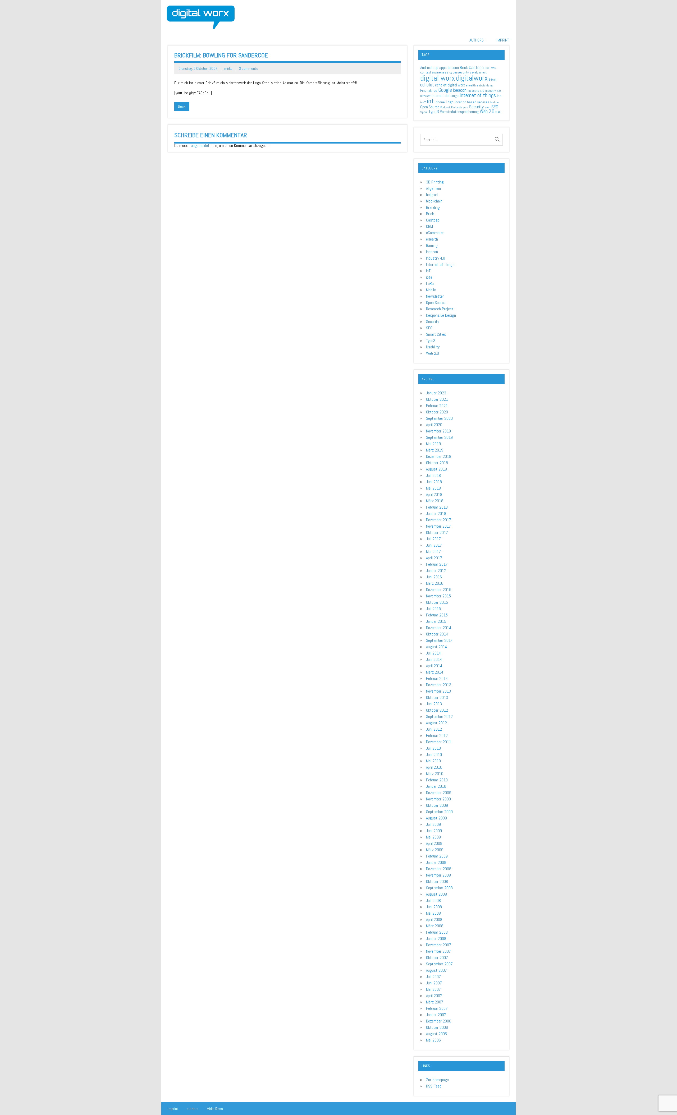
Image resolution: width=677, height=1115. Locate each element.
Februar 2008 (437, 932)
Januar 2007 (436, 1014)
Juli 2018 (433, 475)
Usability (433, 347)
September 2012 (439, 716)
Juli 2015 (433, 608)
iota (429, 277)
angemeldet (200, 145)
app (435, 67)
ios (499, 96)
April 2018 (434, 494)
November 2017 (438, 526)
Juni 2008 (434, 907)
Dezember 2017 (438, 520)
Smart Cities (436, 334)
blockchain (434, 201)
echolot (427, 84)
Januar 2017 (436, 570)
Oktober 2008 (437, 881)
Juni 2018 (434, 482)
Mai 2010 (433, 761)
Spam (424, 112)
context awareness (434, 72)
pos (465, 107)
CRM (429, 226)
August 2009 (436, 818)
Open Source (429, 106)
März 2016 (434, 583)
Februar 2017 (437, 564)
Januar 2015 (436, 621)
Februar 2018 (437, 507)
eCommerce (435, 233)
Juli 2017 (433, 539)
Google (445, 89)
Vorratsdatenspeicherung (459, 111)
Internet (425, 96)
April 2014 (434, 666)
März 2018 (434, 501)
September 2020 (439, 418)
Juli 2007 (433, 976)
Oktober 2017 (437, 532)
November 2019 (438, 431)
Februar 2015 (437, 615)
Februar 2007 (437, 1008)
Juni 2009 (434, 830)
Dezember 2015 (438, 589)
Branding (433, 207)
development (478, 72)
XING (498, 112)
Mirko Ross (215, 1109)
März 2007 (434, 1002)
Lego (450, 102)
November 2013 (438, 691)
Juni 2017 (434, 545)
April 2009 (434, 843)
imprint (503, 40)
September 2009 (439, 811)
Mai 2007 (433, 989)
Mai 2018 (433, 488)
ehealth (471, 85)
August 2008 (436, 894)
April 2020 (434, 424)
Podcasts (456, 107)
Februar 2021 (437, 405)
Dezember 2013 (438, 685)
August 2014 (436, 646)
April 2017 (434, 558)
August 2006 (436, 1033)
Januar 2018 (436, 513)
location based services (472, 102)
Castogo (476, 67)
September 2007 (439, 964)
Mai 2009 (433, 837)
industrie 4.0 (476, 91)
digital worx (437, 78)
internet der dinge (445, 95)
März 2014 (434, 672)
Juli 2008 (433, 900)
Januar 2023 (436, 393)
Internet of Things (440, 264)
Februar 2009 (437, 856)
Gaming (432, 245)
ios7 (423, 102)
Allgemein (433, 188)
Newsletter (435, 296)
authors (476, 40)
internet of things (478, 95)
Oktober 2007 (437, 957)
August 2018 (436, 469)
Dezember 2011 (438, 742)
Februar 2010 (437, 780)
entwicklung (485, 85)
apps (443, 67)
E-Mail (492, 79)
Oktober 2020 (437, 412)
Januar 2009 (436, 862)
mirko (228, 68)
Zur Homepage (437, 1079)
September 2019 (439, 437)
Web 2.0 (487, 111)
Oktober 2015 (437, 602)
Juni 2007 (434, 983)
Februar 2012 (437, 735)
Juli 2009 (433, 824)
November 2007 (438, 951)
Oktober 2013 (437, 697)
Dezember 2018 (438, 456)
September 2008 (439, 888)
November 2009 (438, 799)
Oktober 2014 (437, 634)
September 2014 (439, 640)
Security (476, 107)
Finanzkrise (428, 90)
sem (487, 107)
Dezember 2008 (438, 869)
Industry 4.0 (435, 258)
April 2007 (434, 995)
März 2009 (434, 850)
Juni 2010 (434, 754)
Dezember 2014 (438, 627)
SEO (494, 107)
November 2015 (438, 596)
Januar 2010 (436, 786)
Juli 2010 (433, 748)
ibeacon (459, 90)
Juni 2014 (434, 659)
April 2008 (434, 919)
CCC (487, 68)
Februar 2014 (437, 678)
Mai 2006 (433, 1040)
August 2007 (436, 970)
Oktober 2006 (437, 1027)
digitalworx (472, 78)
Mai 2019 (433, 443)
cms (493, 68)
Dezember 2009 (438, 792)
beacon (453, 67)
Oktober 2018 (437, 463)
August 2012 (436, 723)
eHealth (432, 239)
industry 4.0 (493, 91)
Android (426, 67)
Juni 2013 (434, 704)
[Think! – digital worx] (201, 7)
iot (430, 101)
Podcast (445, 107)
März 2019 (434, 450)
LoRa (430, 283)
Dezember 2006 (438, 1021)
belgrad (432, 194)
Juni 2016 (434, 577)
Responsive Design (441, 315)
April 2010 (434, 767)
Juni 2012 (434, 729)
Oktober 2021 (437, 399)
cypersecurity (459, 72)
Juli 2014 (433, 653)
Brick (181, 106)
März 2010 (434, 773)
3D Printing (435, 182)
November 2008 (438, 875)
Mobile (494, 102)
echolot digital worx (450, 84)
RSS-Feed (433, 1086)
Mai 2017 (433, 551)
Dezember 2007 (438, 945)
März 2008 (434, 926)
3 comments (248, 68)
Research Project (439, 309)
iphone (440, 102)
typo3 (434, 111)
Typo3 (430, 340)
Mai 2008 (433, 913)
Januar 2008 (436, 938)
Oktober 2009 (437, 805)
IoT (428, 271)
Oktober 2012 (437, 710)
